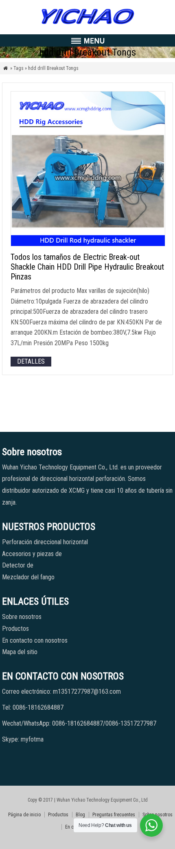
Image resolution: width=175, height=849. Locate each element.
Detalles (31, 361)
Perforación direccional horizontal (45, 542)
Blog (80, 815)
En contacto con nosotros (35, 640)
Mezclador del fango (28, 577)
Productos (15, 628)
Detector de (17, 565)
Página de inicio (24, 815)
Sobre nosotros (22, 617)
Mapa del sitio (19, 652)
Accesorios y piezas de (32, 554)
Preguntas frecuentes (113, 815)
